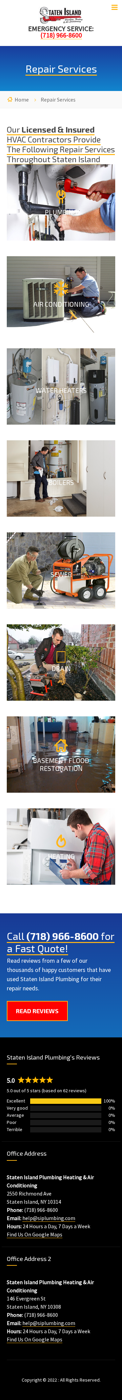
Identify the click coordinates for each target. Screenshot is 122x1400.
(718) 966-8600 (62, 936)
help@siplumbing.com (48, 1218)
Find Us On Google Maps (34, 1234)
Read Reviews (37, 1011)
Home (22, 99)
